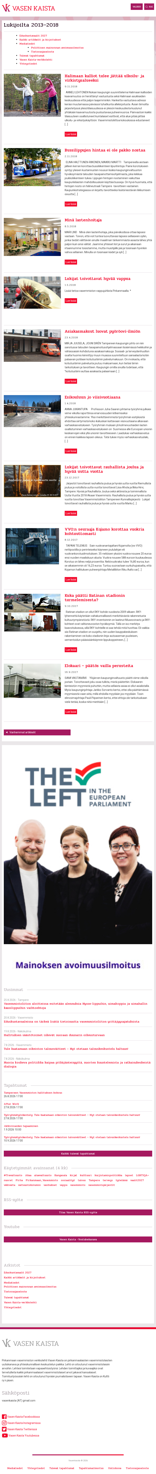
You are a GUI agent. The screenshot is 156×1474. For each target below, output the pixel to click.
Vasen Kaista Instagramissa (24, 1423)
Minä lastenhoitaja (83, 220)
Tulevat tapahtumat (32, 56)
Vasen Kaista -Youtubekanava (78, 1239)
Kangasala (60, 1175)
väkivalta (9, 1185)
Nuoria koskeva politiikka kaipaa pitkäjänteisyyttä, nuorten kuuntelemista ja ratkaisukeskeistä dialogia (77, 1064)
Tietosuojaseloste (42, 52)
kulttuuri (86, 1175)
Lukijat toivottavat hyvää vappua (98, 279)
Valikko (137, 6)
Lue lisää (71, 134)
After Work (11, 1104)
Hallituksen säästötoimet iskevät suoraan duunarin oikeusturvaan (54, 1035)
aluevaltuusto (43, 1175)
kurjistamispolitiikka (108, 1175)
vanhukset (50, 1185)
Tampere (94, 1180)
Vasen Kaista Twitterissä (22, 1429)
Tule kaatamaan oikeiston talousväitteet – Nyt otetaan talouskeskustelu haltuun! (66, 1048)
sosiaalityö (68, 1180)
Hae (151, 6)
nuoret (8, 1180)
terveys (108, 1180)
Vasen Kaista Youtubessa (23, 1435)
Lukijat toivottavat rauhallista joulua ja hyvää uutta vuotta (104, 469)
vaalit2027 (137, 1180)
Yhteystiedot (28, 64)
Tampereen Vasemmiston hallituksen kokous (33, 1092)
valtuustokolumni (29, 1185)
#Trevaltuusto (13, 1175)
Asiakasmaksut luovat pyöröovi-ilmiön (102, 331)
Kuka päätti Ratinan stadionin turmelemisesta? (95, 597)
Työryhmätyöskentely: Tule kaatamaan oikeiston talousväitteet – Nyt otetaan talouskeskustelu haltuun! (72, 1115)
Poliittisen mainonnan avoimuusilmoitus (57, 48)
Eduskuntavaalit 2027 (33, 36)
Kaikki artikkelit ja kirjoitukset (40, 40)
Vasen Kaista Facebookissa (23, 1416)
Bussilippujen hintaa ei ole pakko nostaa (105, 150)
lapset (129, 1175)
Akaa (28, 1175)
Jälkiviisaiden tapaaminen (21, 1126)
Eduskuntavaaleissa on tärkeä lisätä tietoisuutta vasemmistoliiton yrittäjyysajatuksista (71, 1021)
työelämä (121, 1180)
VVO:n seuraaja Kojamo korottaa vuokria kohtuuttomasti (104, 531)
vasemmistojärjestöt (101, 1185)
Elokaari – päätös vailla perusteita (99, 666)
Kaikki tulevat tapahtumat (78, 1154)
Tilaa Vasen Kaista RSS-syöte (78, 1212)
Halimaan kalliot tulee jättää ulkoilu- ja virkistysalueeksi (104, 78)
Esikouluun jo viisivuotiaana (92, 397)
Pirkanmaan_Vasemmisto (42, 1180)
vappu (63, 1185)
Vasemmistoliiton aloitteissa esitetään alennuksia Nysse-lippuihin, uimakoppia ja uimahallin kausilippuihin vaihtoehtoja (75, 1005)
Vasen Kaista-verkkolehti (35, 60)
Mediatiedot (27, 44)
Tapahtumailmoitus (91, 1468)
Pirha (19, 1180)
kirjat (73, 1175)
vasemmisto (77, 1185)
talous (82, 1180)
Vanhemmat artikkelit (23, 732)
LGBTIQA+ (142, 1175)
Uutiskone (114, 1468)
